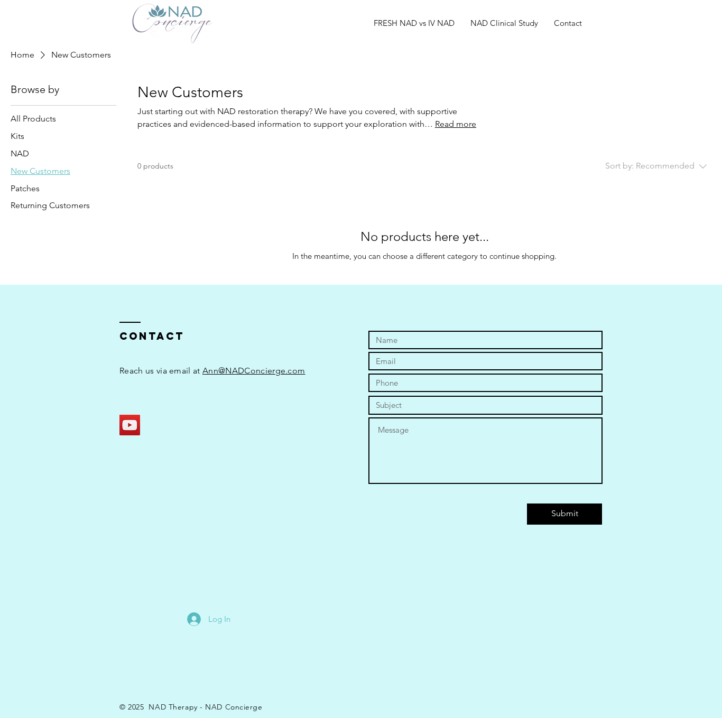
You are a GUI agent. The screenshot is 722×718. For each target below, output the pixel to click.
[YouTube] (129, 425)
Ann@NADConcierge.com (253, 371)
